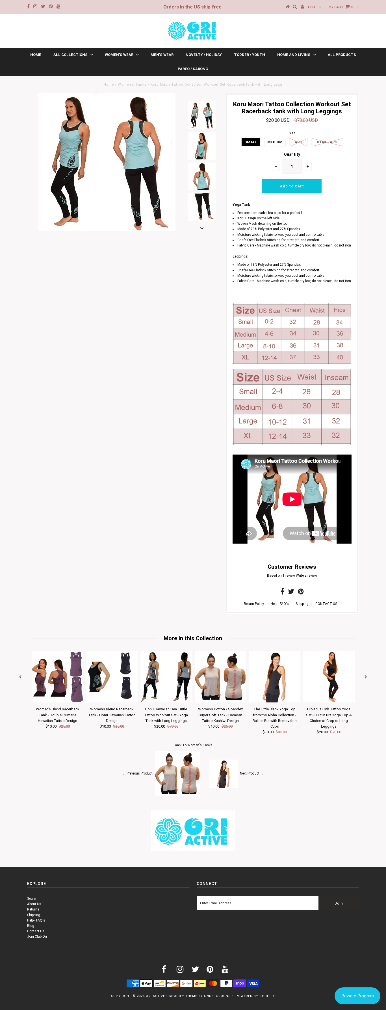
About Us (34, 904)
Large (298, 142)
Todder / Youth (249, 55)
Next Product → (252, 773)
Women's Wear (119, 55)
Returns (33, 909)
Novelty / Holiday (204, 55)
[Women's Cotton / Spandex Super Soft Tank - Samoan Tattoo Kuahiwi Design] (220, 701)
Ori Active (155, 996)
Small (250, 142)
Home (35, 55)
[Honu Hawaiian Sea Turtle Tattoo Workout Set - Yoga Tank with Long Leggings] (166, 701)
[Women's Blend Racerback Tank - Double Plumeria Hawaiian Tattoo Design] (57, 701)
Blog (30, 926)
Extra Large (327, 142)
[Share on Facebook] (282, 593)
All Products (342, 55)
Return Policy (254, 604)
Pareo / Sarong (193, 69)
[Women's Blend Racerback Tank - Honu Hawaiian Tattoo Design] (112, 701)
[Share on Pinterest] (301, 593)
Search (32, 899)
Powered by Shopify (255, 996)
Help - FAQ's (280, 604)
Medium (275, 142)
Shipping (302, 604)
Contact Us (35, 931)
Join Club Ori (37, 936)
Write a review (306, 576)
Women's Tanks (132, 84)
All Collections (70, 55)
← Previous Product (137, 773)
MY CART (341, 7)
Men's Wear (162, 55)
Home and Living (294, 55)
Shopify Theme (183, 996)
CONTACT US (326, 604)
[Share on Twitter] (291, 593)
